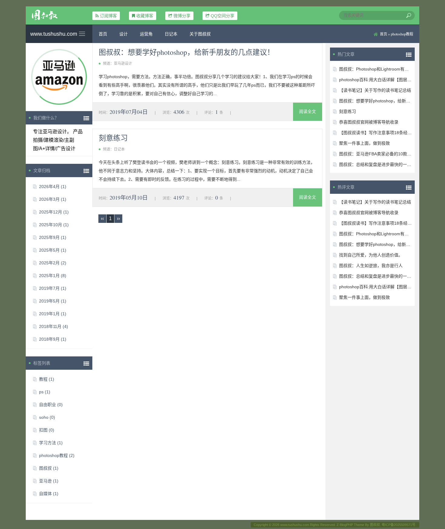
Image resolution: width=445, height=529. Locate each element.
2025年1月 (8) (52, 275)
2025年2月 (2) (52, 262)
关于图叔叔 (200, 33)
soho (47, 417)
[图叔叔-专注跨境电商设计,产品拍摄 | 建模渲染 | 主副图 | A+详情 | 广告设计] (59, 14)
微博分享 (181, 15)
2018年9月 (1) (52, 339)
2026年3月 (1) (52, 199)
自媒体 (48, 493)
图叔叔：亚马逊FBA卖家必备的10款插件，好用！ (386, 153)
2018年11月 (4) (53, 326)
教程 (46, 379)
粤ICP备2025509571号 (398, 525)
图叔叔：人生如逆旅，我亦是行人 (371, 265)
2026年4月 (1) (52, 186)
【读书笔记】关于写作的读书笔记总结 (375, 90)
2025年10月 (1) (54, 224)
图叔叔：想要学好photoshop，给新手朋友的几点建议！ (186, 52)
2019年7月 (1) (52, 288)
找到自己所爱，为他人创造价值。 (371, 255)
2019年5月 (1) (52, 301)
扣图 (46, 430)
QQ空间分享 (222, 15)
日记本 (171, 33)
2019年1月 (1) (52, 313)
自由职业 (51, 404)
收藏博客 (144, 15)
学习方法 (51, 442)
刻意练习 (113, 138)
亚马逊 (48, 480)
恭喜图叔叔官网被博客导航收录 (368, 122)
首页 (103, 33)
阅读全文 (307, 111)
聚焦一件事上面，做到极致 (364, 143)
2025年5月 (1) (52, 250)
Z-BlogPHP (345, 525)
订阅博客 (108, 15)
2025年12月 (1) (54, 212)
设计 (123, 33)
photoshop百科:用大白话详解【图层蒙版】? (380, 79)
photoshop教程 (56, 455)
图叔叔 (48, 468)
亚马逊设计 (123, 63)
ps (44, 391)
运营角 (146, 33)
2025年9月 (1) (52, 237)
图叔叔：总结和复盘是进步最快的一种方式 (379, 164)
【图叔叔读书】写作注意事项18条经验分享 (379, 132)
